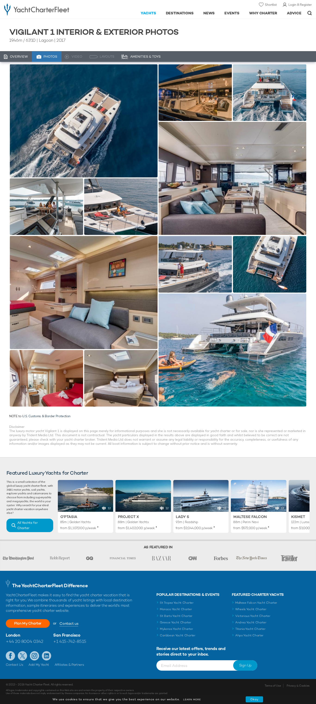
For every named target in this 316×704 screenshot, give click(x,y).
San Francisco (66, 635)
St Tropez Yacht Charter (177, 603)
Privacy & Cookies (298, 686)
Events (231, 13)
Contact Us (14, 665)
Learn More (192, 699)
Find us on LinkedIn (46, 655)
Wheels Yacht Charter (250, 609)
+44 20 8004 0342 (24, 641)
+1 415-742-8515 (69, 641)
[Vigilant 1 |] (46, 206)
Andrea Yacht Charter (250, 622)
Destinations (180, 13)
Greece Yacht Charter (175, 622)
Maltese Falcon (250, 516)
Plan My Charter (27, 623)
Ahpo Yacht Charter (249, 635)
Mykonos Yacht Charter (176, 629)
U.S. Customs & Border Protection (46, 416)
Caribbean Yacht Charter (177, 635)
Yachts (148, 13)
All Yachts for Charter (27, 525)
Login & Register (300, 4)
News (209, 13)
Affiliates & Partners (69, 665)
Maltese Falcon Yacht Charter (256, 603)
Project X (128, 516)
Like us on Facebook (10, 655)
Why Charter (263, 13)
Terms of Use (273, 686)
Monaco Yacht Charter (176, 609)
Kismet (298, 516)
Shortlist (271, 4)
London (13, 635)
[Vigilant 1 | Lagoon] (83, 121)
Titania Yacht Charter (250, 629)
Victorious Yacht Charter (252, 616)
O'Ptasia (68, 516)
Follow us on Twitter (22, 655)
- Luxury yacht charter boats (48, 9)
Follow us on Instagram (34, 655)
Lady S (182, 516)
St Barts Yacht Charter (176, 616)
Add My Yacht (38, 665)
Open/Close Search (309, 13)
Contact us (68, 623)
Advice (294, 13)
